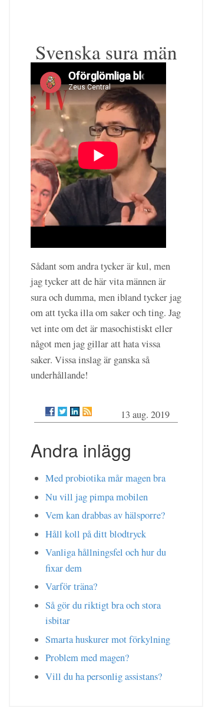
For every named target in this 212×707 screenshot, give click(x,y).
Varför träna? (71, 586)
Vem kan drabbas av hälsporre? (105, 515)
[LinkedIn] (75, 411)
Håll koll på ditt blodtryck (95, 533)
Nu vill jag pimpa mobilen (96, 496)
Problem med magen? (87, 657)
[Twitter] (62, 411)
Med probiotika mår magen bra (105, 478)
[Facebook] (50, 411)
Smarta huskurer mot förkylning (107, 639)
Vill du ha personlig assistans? (103, 676)
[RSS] (87, 411)
